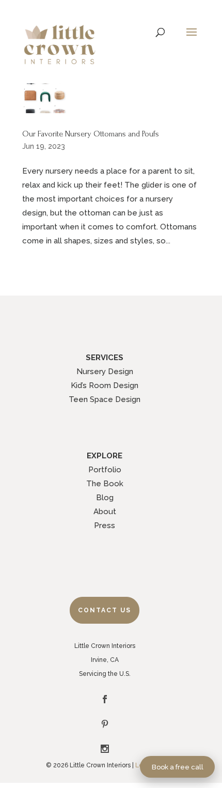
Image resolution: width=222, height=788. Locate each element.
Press (104, 525)
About (104, 511)
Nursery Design (104, 371)
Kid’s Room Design (104, 385)
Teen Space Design (104, 399)
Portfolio (104, 469)
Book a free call (177, 767)
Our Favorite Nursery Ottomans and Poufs (90, 133)
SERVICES (104, 357)
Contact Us (104, 610)
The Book (104, 483)
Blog (105, 497)
